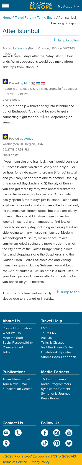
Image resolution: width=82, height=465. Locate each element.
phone (18, 432)
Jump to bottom (68, 40)
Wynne (22, 48)
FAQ (44, 328)
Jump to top (69, 292)
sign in (64, 23)
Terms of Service (15, 462)
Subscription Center (17, 389)
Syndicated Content (55, 389)
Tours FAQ (48, 333)
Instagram (57, 432)
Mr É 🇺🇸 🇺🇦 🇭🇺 (34, 83)
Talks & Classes (52, 342)
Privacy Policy (39, 462)
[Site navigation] (5, 5)
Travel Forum (24, 17)
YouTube (69, 432)
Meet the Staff (13, 338)
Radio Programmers (56, 384)
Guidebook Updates (56, 352)
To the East (45, 17)
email (6, 432)
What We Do (12, 333)
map (6, 443)
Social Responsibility (18, 342)
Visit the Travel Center (57, 347)
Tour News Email (15, 384)
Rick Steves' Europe (41, 5)
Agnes (28, 139)
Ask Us (46, 338)
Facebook (45, 432)
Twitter (69, 443)
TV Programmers (54, 379)
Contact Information (17, 328)
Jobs (6, 352)
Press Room (50, 398)
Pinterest (57, 443)
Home (7, 17)
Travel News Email (16, 379)
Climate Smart (13, 347)
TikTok (45, 443)
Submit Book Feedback (58, 357)
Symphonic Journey (55, 393)
